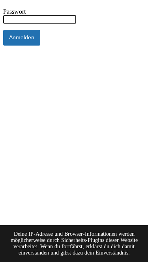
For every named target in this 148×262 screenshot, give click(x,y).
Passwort (14, 11)
